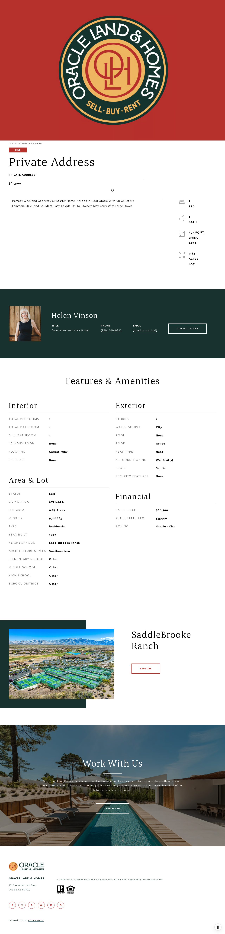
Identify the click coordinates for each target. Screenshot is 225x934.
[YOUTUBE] (41, 905)
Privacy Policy (36, 920)
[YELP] (31, 905)
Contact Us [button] (112, 808)
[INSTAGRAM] (21, 905)
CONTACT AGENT (187, 328)
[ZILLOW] (60, 905)
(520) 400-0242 (111, 330)
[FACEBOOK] (12, 905)
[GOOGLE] (50, 905)
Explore (146, 668)
